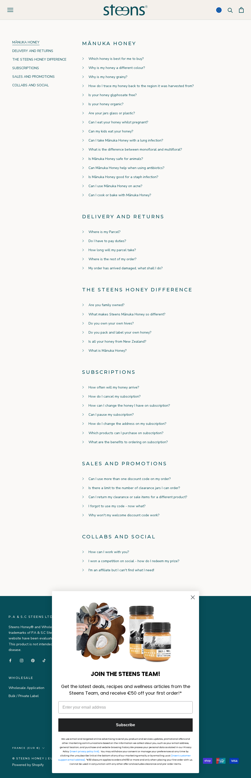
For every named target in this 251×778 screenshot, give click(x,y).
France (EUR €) (26, 748)
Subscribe (125, 725)
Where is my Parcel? (104, 232)
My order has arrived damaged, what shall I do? (125, 268)
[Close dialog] (192, 597)
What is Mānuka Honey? (107, 350)
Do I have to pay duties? (107, 241)
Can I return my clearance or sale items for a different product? (137, 497)
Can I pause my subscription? (111, 414)
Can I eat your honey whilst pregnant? (118, 122)
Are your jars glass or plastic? (111, 113)
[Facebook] (10, 660)
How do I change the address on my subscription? (127, 423)
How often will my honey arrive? (113, 387)
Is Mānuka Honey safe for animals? (115, 158)
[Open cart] (241, 10)
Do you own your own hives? (111, 323)
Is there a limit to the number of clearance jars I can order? (134, 488)
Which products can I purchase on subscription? (125, 433)
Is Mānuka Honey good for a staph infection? (123, 177)
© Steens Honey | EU (32, 758)
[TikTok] (44, 660)
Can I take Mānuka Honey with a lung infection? (125, 140)
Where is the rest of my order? (112, 259)
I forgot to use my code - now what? (116, 506)
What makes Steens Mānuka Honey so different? (126, 314)
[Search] (230, 10)
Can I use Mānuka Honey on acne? (115, 186)
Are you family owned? (106, 305)
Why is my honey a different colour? (116, 67)
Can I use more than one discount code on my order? (129, 479)
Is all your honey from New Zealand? (117, 341)
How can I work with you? (108, 552)
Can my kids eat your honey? (110, 131)
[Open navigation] (10, 10)
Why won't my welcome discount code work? (123, 515)
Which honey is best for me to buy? (116, 58)
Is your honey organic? (105, 104)
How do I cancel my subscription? (114, 396)
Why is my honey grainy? (107, 77)
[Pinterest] (33, 660)
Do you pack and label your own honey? (119, 332)
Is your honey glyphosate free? (112, 95)
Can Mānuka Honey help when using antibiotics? (126, 168)
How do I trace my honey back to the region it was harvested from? (141, 86)
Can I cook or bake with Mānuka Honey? (119, 195)
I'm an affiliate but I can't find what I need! (121, 570)
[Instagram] (21, 660)
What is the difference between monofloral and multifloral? (135, 149)
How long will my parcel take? (112, 250)
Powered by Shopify (28, 765)
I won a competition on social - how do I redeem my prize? (133, 561)
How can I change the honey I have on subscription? (129, 405)
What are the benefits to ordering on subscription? (128, 442)
